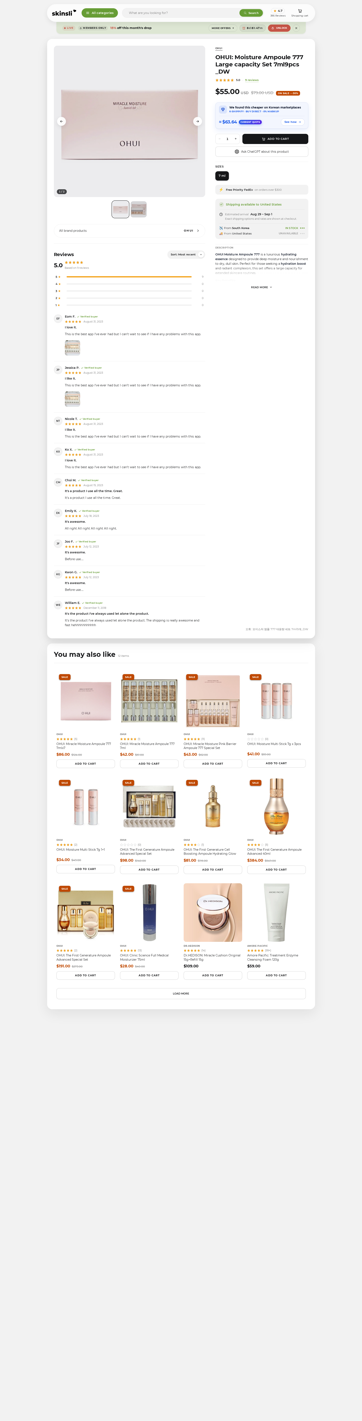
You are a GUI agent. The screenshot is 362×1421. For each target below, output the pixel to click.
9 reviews (252, 80)
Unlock (281, 27)
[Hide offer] (296, 28)
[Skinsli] (64, 13)
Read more (259, 287)
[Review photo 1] (72, 347)
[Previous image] (61, 121)
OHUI (219, 48)
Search (254, 13)
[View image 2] (139, 209)
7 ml (222, 176)
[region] (129, 121)
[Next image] (197, 121)
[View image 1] (120, 209)
